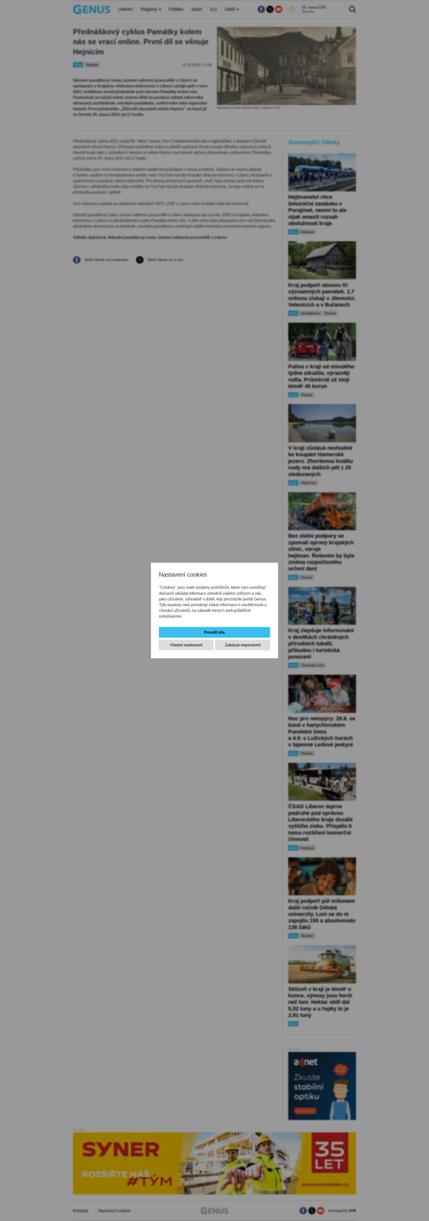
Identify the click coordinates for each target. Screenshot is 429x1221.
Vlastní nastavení (186, 645)
